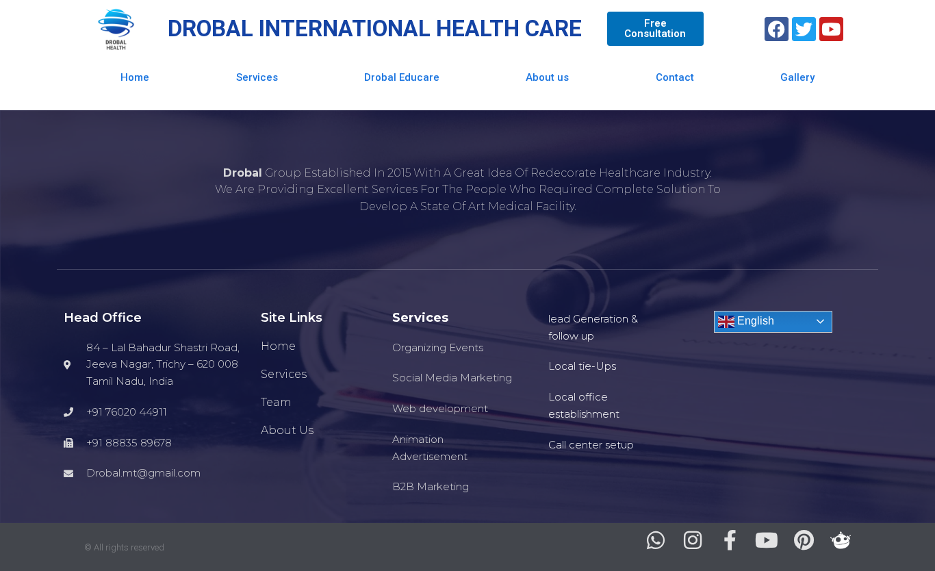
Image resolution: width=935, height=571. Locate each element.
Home (134, 77)
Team (276, 402)
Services (257, 77)
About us (547, 77)
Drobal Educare (401, 77)
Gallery (797, 77)
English (754, 321)
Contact (675, 77)
